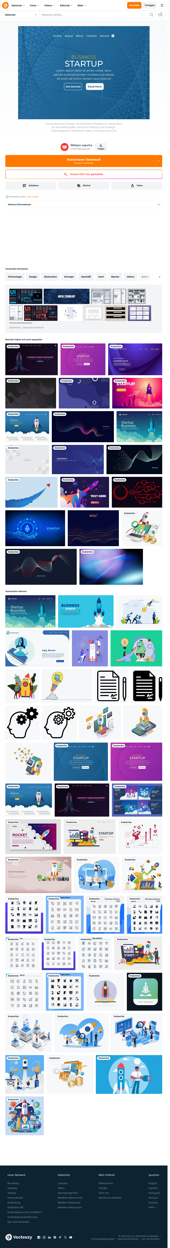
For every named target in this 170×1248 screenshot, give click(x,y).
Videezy (11, 1192)
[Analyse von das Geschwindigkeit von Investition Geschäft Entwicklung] (70, 1074)
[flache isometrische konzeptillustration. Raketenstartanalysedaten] (143, 528)
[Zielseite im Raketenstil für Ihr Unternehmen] (33, 836)
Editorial (65, 5)
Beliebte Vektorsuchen (70, 1197)
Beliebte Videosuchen (70, 1207)
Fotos (33, 5)
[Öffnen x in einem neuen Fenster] (65, 1237)
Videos (48, 5)
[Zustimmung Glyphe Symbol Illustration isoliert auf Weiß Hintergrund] (147, 686)
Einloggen (150, 5)
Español (153, 1188)
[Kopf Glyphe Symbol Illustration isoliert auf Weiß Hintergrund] (22, 722)
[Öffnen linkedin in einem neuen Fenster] (49, 1237)
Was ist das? (33, 196)
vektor (130, 276)
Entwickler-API (15, 1207)
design (33, 276)
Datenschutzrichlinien (128, 1238)
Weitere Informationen (19, 204)
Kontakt (103, 1188)
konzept (69, 276)
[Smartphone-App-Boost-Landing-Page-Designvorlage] (37, 648)
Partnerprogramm (68, 1192)
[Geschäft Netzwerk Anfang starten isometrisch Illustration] (100, 722)
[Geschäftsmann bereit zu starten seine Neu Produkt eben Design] (130, 1074)
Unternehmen (15, 1197)
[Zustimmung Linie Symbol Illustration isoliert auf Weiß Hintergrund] (111, 686)
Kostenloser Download (83, 160)
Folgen (101, 148)
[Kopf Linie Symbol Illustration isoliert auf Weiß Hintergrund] (59, 722)
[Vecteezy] (5, 5)
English (153, 1183)
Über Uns (104, 1192)
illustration (50, 276)
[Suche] (151, 15)
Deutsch (153, 1197)
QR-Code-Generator (18, 1221)
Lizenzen (63, 1183)
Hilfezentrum (106, 1183)
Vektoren (16, 5)
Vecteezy (12, 1188)
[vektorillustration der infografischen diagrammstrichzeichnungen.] (138, 492)
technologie (15, 276)
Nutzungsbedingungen (103, 1238)
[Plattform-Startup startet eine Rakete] (28, 1032)
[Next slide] (157, 277)
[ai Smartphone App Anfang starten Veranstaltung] (28, 762)
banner (115, 276)
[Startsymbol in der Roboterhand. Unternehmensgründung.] (35, 528)
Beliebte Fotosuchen (69, 1202)
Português (154, 1192)
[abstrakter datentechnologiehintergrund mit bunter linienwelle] (135, 459)
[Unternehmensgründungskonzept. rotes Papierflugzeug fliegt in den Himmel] (31, 492)
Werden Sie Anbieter (110, 1197)
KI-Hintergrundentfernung (22, 1217)
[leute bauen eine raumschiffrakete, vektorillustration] (22, 686)
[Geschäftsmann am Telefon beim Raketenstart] (84, 492)
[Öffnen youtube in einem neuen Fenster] (70, 1237)
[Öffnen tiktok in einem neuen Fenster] (60, 1237)
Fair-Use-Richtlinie (150, 1238)
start (101, 276)
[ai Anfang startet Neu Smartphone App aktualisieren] (143, 722)
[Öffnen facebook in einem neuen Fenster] (39, 1237)
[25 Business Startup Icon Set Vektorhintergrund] (22, 953)
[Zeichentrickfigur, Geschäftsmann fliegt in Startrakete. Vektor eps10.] (138, 393)
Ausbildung (13, 1202)
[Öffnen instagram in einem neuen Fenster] (44, 1237)
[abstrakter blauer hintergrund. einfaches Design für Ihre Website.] (84, 393)
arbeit (145, 276)
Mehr (81, 5)
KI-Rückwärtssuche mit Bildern (24, 1212)
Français (153, 1202)
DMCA (61, 1188)
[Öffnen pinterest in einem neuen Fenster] (54, 1237)
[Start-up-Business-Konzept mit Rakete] (38, 875)
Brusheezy (13, 1183)
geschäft (86, 276)
